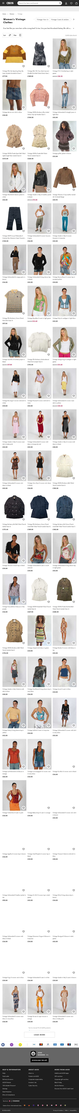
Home (4, 14)
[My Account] (66, 3)
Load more (39, 1035)
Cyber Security (32, 1085)
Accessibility (73, 1110)
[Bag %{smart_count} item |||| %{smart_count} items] (76, 3)
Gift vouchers (59, 1076)
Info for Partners (59, 1085)
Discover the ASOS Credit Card (64, 1089)
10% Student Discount (9, 1085)
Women (12, 14)
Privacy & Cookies (58, 1110)
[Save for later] (23, 66)
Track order (5, 1076)
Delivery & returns (7, 1079)
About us (31, 1073)
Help (3, 1073)
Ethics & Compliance (8, 1095)
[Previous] (34, 19)
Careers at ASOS (33, 1076)
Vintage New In (42, 19)
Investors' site (32, 1082)
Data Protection (7, 1092)
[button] (24, 1105)
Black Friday (58, 1082)
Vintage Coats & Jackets (60, 19)
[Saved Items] (71, 3)
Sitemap (4, 1089)
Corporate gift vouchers (62, 1079)
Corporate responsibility (35, 1079)
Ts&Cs (66, 1110)
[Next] (73, 19)
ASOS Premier (6, 1082)
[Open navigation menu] (3, 3)
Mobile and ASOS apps (62, 1073)
